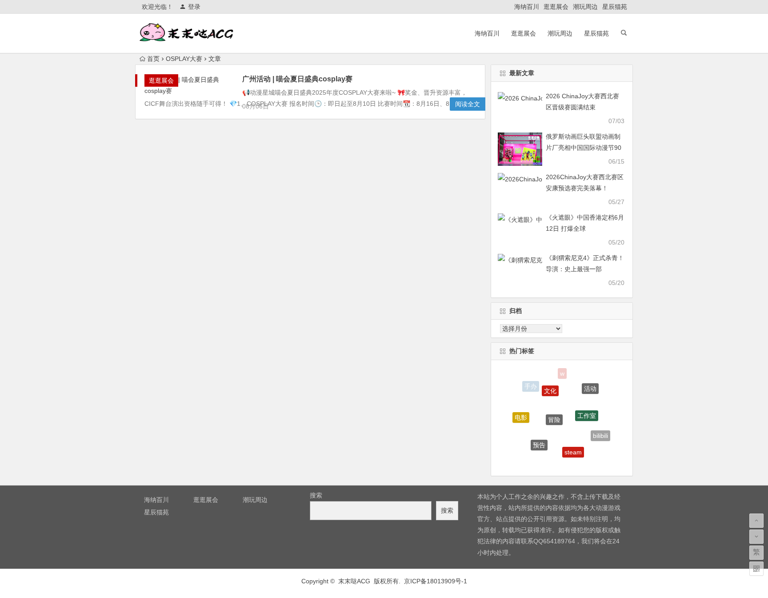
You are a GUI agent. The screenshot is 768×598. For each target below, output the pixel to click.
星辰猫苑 (614, 6)
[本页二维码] (756, 569)
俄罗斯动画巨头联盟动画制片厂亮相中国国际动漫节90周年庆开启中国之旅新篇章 (583, 147)
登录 (194, 6)
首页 (153, 58)
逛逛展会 (556, 6)
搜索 (316, 495)
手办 (530, 385)
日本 (554, 461)
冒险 (554, 412)
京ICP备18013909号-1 (435, 581)
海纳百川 (526, 6)
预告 (539, 440)
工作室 (586, 409)
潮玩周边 (585, 6)
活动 (590, 385)
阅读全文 (467, 104)
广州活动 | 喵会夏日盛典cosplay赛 (297, 79)
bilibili (600, 433)
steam (573, 447)
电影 (521, 414)
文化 (550, 385)
